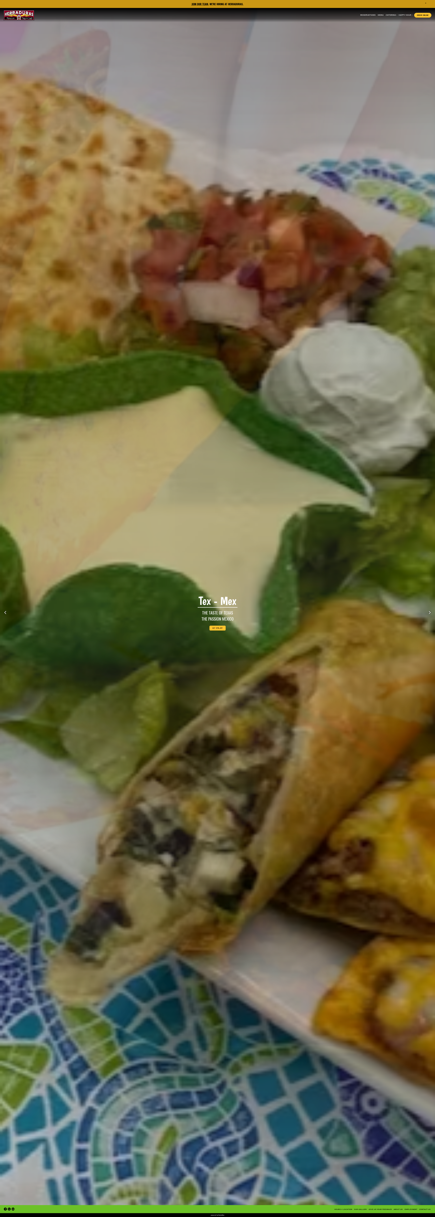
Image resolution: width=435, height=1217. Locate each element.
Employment (411, 1209)
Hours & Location (343, 1209)
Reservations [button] (368, 15)
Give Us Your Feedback (380, 1209)
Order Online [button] (423, 15)
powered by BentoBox (217, 1215)
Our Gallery (360, 1209)
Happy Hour (405, 15)
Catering (391, 15)
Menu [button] (381, 15)
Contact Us (425, 1209)
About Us (398, 1209)
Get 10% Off (217, 628)
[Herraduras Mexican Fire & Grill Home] (19, 15)
